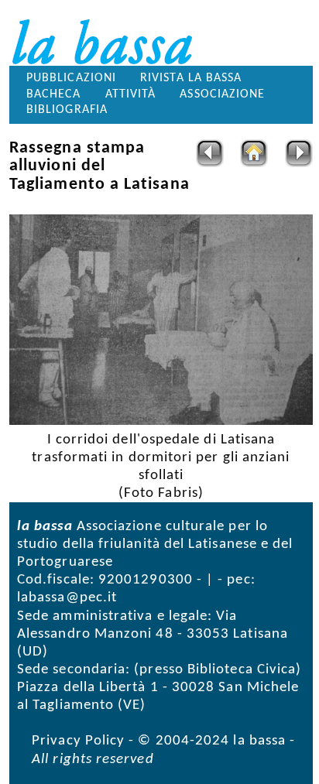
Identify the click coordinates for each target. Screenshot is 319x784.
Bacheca (53, 94)
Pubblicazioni (71, 78)
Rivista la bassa (191, 78)
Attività (130, 94)
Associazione (222, 94)
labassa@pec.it (67, 598)
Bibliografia (67, 110)
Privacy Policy (78, 741)
